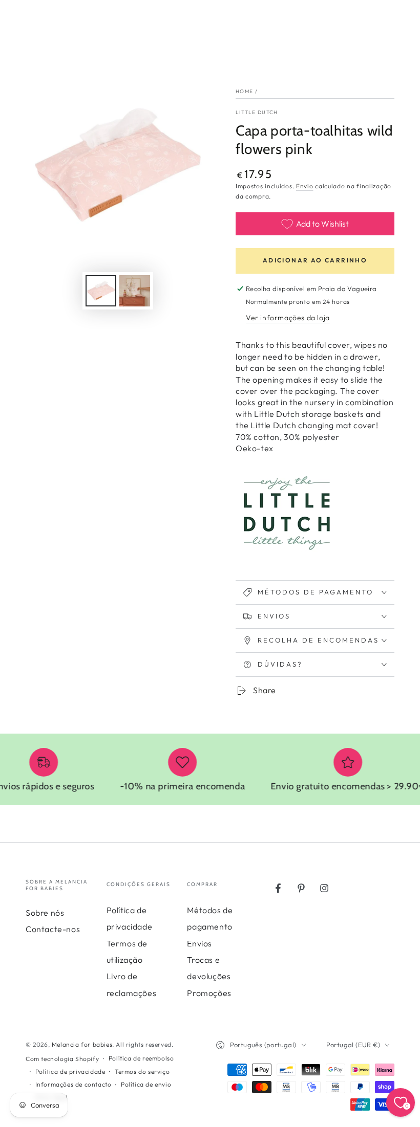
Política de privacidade (70, 1071)
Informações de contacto (73, 1084)
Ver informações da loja (288, 317)
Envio (304, 186)
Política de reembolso (141, 1058)
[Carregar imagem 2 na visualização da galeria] (134, 290)
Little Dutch (257, 112)
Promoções (209, 993)
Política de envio (146, 1084)
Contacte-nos (53, 929)
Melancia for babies (82, 1044)
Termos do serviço (142, 1071)
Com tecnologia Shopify (62, 1059)
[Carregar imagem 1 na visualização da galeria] (101, 290)
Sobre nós (45, 913)
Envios (199, 943)
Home (244, 91)
